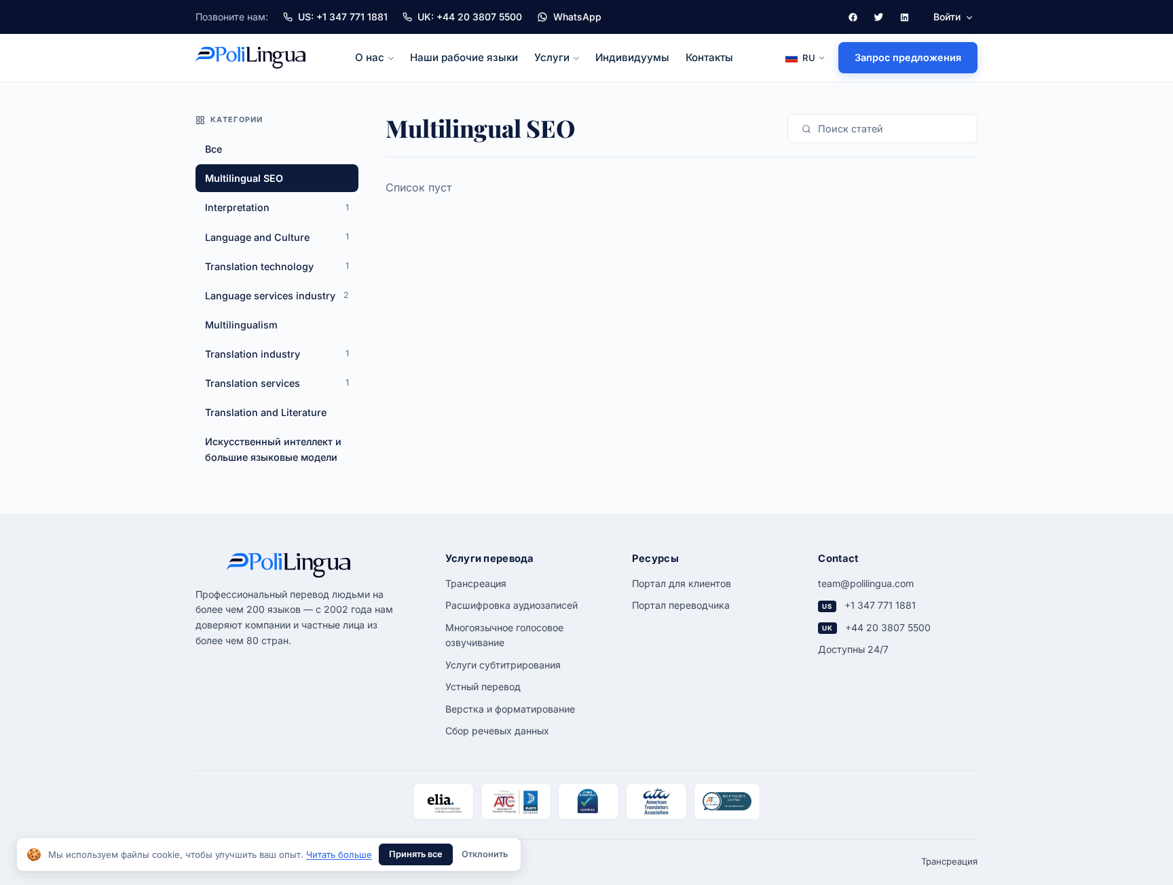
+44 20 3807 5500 (888, 627)
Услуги (552, 57)
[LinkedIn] (904, 17)
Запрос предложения (908, 57)
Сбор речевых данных (497, 730)
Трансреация (475, 583)
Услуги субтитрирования (503, 665)
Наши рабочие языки (464, 57)
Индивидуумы (632, 57)
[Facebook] (852, 17)
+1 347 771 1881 (880, 605)
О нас (369, 57)
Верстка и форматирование (510, 709)
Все (213, 149)
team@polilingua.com (866, 583)
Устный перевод (483, 686)
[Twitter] (878, 17)
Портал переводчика (681, 605)
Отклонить (485, 854)
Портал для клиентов (681, 583)
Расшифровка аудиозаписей (511, 605)
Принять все (416, 854)
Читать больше (339, 854)
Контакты (709, 57)
